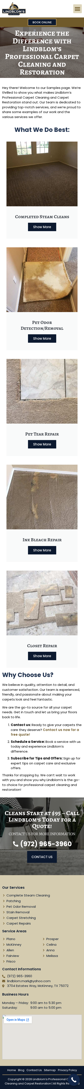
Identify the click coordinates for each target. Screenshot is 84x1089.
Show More (42, 227)
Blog (21, 1070)
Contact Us (34, 1070)
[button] (77, 8)
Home (11, 1070)
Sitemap (50, 1070)
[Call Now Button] (74, 1080)
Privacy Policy (67, 1070)
